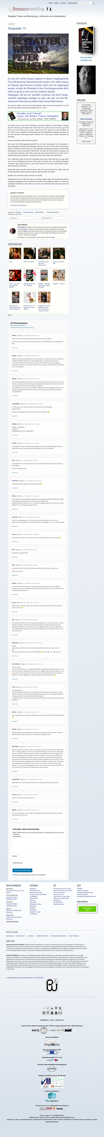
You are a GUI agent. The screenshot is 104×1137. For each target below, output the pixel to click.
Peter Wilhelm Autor (77, 1119)
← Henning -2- (13, 218)
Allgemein (33, 888)
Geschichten (34, 898)
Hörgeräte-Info (11, 1119)
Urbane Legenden (83, 890)
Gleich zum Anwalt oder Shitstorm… (14, 911)
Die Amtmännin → (46, 218)
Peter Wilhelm (22, 225)
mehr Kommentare (12, 921)
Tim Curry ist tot (58, 894)
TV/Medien (33, 914)
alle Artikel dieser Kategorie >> (18, 205)
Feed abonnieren (82, 894)
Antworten (15, 347)
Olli (13, 620)
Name (15, 856)
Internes (32, 900)
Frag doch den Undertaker (38, 894)
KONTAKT (31, 936)
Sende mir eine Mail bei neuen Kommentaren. (30, 875)
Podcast (32, 908)
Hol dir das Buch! (86, 57)
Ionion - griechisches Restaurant (24, 1119)
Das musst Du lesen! (87, 909)
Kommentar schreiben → (18, 325)
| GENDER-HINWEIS (72, 936)
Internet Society (26, 1026)
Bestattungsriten (72, 3)
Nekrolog (33, 906)
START (50, 3)
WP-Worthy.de (68, 1119)
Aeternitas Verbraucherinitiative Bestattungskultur (52, 1064)
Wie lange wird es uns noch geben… (15, 891)
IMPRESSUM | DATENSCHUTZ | (16, 936)
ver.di (60, 1057)
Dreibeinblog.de (37, 1119)
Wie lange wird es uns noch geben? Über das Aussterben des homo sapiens (62, 890)
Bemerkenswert (35, 890)
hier (37, 233)
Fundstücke (33, 896)
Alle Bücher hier (86, 60)
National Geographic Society (40, 1026)
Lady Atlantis (16, 664)
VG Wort (51, 1026)
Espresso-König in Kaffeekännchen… (12, 898)
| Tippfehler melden (28, 212)
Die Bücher (63, 3)
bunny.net (65, 1105)
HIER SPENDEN (86, 119)
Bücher (26, 231)
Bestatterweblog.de (48, 1119)
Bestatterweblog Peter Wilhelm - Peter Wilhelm (28, 978)
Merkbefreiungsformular (85, 892)
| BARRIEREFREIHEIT (41, 936)
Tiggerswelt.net (55, 1105)
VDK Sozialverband (77, 1026)
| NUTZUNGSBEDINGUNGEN (57, 936)
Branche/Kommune (36, 892)
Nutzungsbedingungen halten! (27, 327)
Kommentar (17, 836)
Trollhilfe (80, 888)
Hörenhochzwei (88, 1119)
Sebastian (15, 481)
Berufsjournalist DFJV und (50, 1057)
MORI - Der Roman (58, 1119)
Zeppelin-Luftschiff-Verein (63, 1026)
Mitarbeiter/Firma (35, 904)
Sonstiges (33, 910)
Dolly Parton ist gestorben (61, 896)
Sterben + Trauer (35, 912)
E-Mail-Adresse (18, 863)
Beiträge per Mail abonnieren (86, 896)
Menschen (33, 902)
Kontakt (56, 3)
